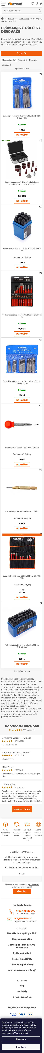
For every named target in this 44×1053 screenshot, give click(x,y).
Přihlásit (22, 891)
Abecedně (6, 65)
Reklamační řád (22, 953)
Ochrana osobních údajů (22, 970)
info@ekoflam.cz (23, 918)
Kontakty (22, 991)
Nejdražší (33, 60)
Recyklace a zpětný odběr (22, 933)
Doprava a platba (22, 939)
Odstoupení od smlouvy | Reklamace (22, 946)
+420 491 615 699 (25, 911)
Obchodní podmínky (22, 964)
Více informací (21, 1033)
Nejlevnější (22, 60)
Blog (22, 985)
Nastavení (21, 1039)
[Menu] (3, 3)
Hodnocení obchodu (22, 726)
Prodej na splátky (22, 959)
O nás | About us (22, 997)
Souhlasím (21, 1047)
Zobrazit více (22, 809)
